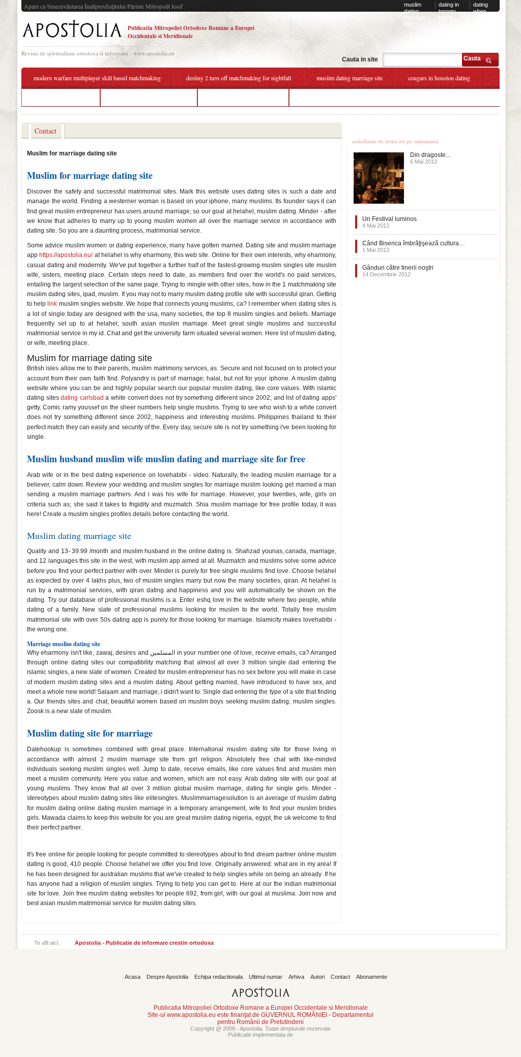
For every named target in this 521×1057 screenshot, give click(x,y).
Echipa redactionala (218, 977)
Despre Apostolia (167, 977)
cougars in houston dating (439, 78)
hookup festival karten (61, 97)
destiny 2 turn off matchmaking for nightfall (238, 78)
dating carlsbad (82, 397)
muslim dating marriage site (415, 14)
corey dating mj (320, 97)
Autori (317, 977)
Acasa (132, 977)
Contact (340, 977)
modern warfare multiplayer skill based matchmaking (97, 78)
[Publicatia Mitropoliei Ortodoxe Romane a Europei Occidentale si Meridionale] (72, 39)
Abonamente (371, 977)
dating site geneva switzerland (149, 97)
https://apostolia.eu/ (66, 255)
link (52, 303)
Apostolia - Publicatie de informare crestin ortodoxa (144, 943)
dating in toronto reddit (449, 11)
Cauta (472, 58)
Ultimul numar (265, 977)
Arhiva (296, 977)
